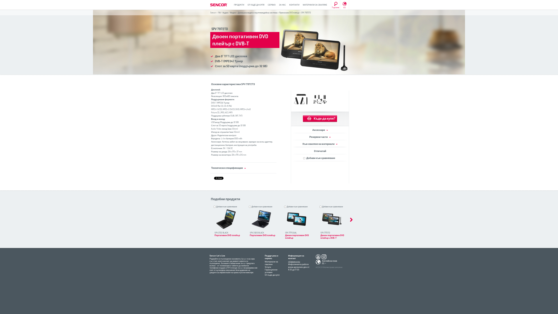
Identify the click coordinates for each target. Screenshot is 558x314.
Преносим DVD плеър (289, 12)
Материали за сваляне (315, 5)
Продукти (239, 5)
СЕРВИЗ (272, 5)
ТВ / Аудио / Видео (227, 12)
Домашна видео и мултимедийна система (257, 12)
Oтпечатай (320, 150)
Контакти (294, 5)
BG (344, 7)
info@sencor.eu (294, 261)
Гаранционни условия (271, 270)
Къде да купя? (324, 118)
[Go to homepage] (219, 5)
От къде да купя (256, 5)
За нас (282, 5)
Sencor (213, 12)
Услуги (268, 267)
